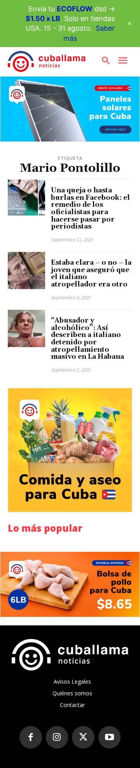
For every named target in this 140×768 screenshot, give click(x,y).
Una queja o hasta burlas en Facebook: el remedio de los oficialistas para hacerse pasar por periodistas (90, 208)
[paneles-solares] (70, 109)
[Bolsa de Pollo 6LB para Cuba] (70, 584)
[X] (83, 737)
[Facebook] (30, 737)
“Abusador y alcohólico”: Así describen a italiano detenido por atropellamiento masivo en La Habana (87, 338)
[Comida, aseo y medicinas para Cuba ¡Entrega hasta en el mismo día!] (70, 450)
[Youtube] (109, 737)
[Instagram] (57, 737)
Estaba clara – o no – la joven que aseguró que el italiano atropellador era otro (91, 273)
